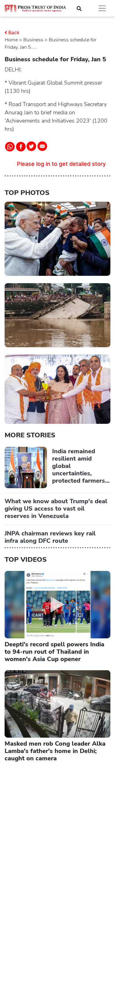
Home (11, 39)
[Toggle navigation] (102, 8)
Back (14, 32)
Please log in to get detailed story (61, 164)
